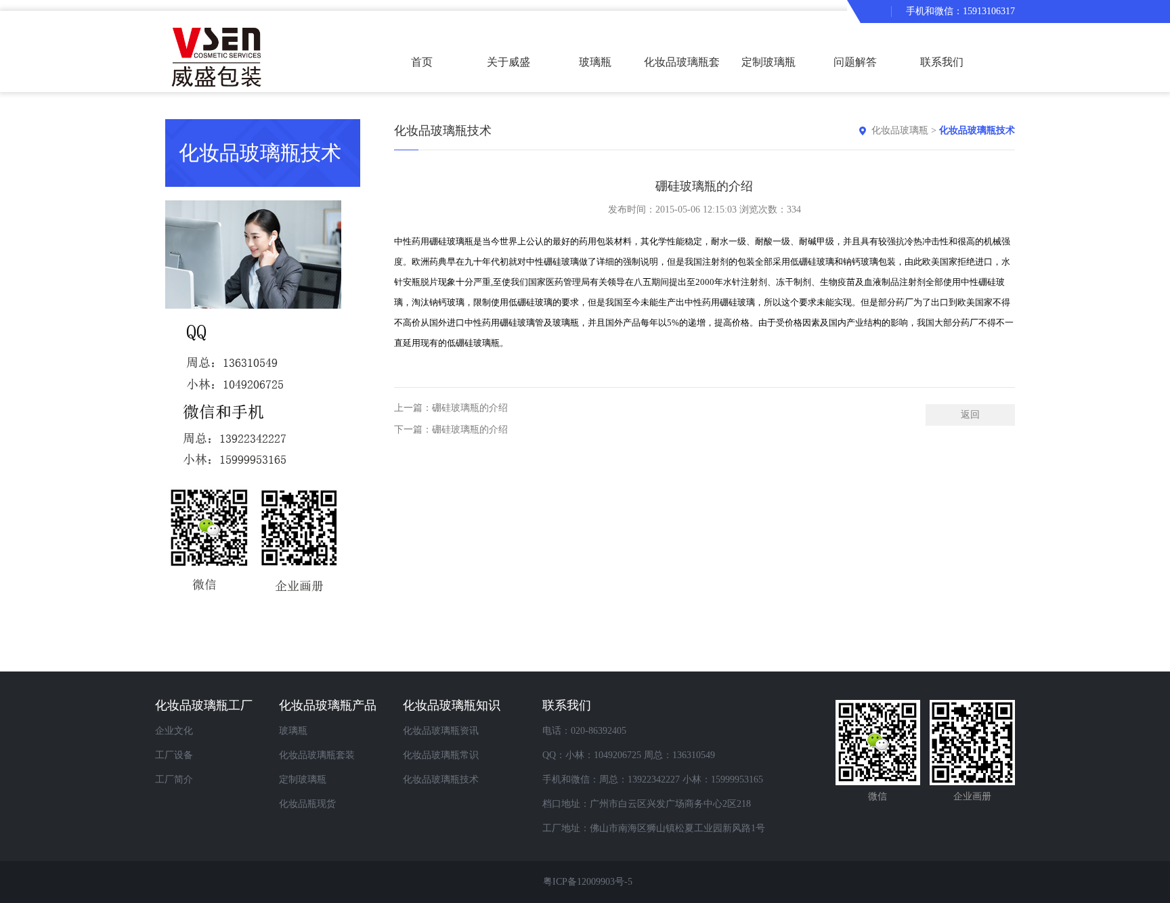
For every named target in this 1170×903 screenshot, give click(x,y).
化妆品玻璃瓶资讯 (441, 731)
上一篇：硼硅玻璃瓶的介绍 (451, 408)
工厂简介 (174, 779)
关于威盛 (508, 62)
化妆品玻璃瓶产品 (327, 705)
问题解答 (855, 62)
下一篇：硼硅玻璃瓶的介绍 (451, 429)
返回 (970, 415)
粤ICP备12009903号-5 (587, 882)
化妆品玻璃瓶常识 (441, 755)
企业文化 (174, 731)
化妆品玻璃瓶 (899, 130)
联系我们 (941, 62)
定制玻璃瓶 (768, 62)
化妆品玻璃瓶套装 (682, 74)
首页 (422, 62)
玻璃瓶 (595, 62)
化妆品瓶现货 (307, 804)
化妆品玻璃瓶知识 (451, 705)
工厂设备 (174, 755)
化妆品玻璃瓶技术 (977, 130)
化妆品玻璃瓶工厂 (204, 705)
